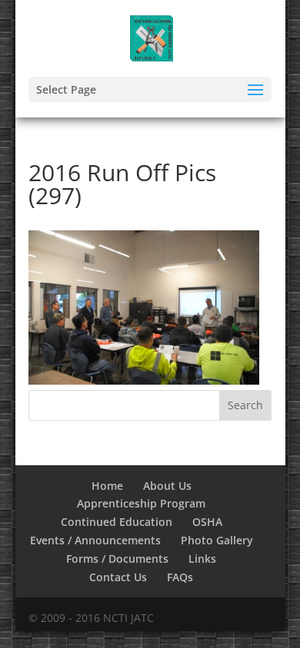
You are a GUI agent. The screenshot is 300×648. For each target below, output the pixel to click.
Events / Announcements (95, 540)
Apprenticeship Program (141, 503)
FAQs (180, 577)
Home (107, 485)
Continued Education (116, 521)
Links (202, 558)
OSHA (207, 521)
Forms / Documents (117, 558)
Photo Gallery (217, 540)
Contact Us (118, 577)
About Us (167, 485)
